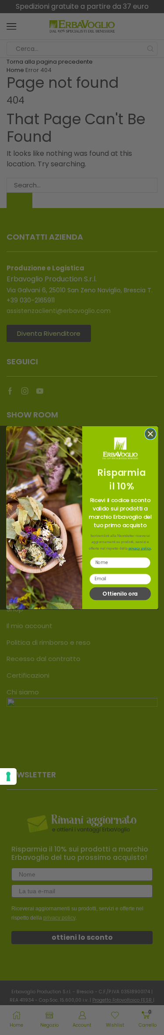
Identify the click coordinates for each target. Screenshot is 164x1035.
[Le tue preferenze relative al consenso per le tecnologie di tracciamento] (8, 776)
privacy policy (139, 548)
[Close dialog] (150, 433)
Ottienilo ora (120, 593)
